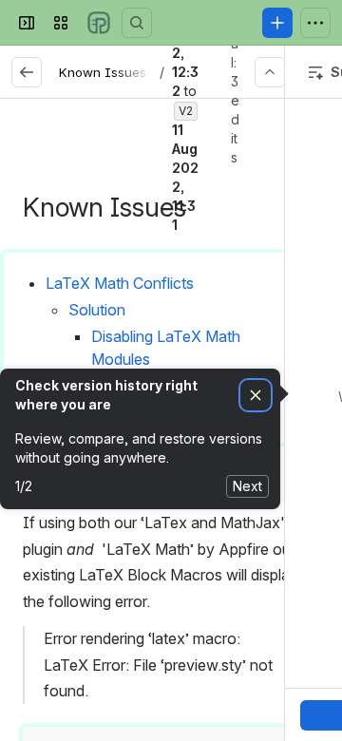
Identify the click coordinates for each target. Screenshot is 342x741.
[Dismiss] (255, 395)
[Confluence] (99, 23)
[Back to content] (26, 72)
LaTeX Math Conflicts (120, 283)
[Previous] (270, 72)
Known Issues (102, 72)
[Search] (137, 23)
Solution (96, 309)
